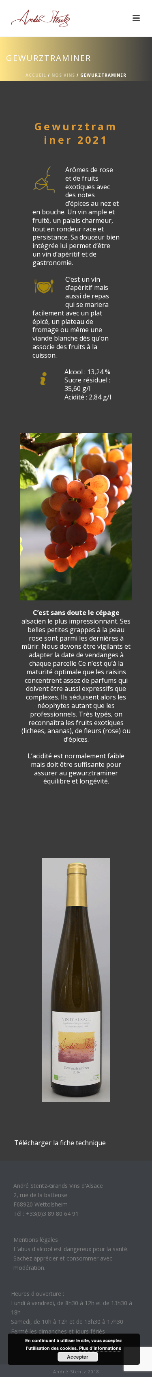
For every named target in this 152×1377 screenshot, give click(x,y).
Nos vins (63, 75)
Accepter (77, 1356)
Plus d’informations (100, 1348)
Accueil (36, 75)
